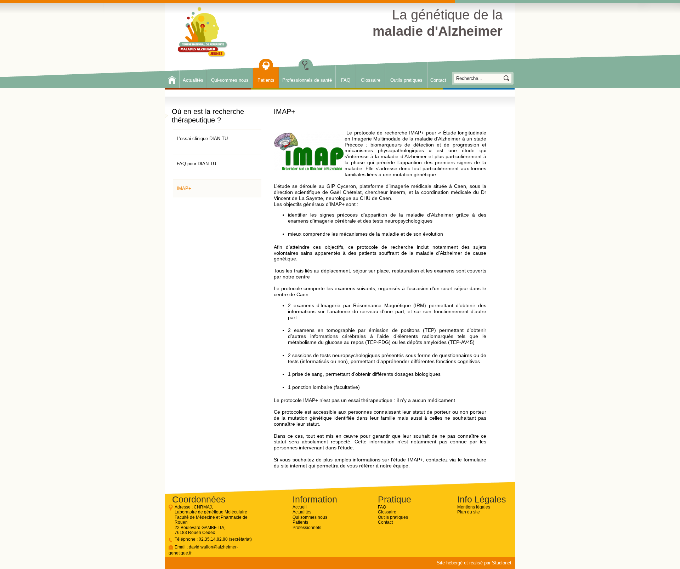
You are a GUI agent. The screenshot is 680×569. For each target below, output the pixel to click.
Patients (265, 80)
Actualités (193, 80)
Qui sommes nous (310, 517)
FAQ (345, 80)
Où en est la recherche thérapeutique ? (208, 116)
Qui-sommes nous (230, 80)
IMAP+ (184, 188)
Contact (438, 80)
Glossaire (370, 80)
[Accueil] (202, 32)
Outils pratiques (406, 80)
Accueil (300, 507)
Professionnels (307, 527)
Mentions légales (473, 507)
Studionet (501, 562)
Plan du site (468, 512)
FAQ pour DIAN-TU (196, 163)
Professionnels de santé (307, 80)
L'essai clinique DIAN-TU (202, 138)
